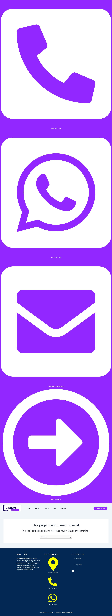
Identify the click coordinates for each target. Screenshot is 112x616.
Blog (54, 508)
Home (29, 508)
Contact (63, 508)
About (37, 508)
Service (46, 508)
